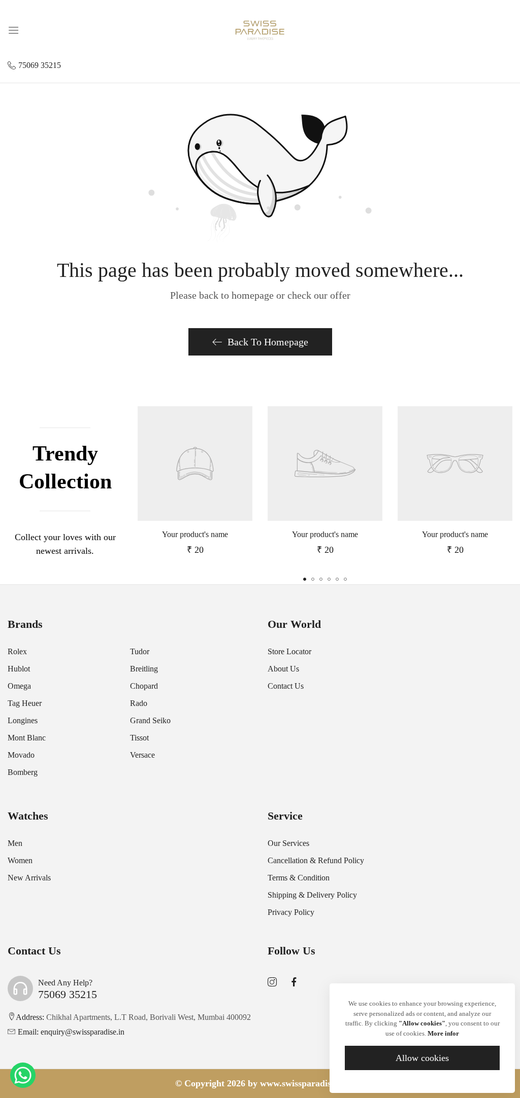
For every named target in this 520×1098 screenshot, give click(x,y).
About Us (283, 668)
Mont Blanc (27, 737)
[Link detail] (272, 982)
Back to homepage (268, 341)
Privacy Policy (291, 912)
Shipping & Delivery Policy (312, 895)
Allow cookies (422, 1058)
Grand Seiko (150, 720)
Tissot (139, 737)
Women (20, 860)
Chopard (144, 686)
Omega (19, 686)
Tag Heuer (25, 703)
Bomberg (23, 772)
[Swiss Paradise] (260, 29)
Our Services (288, 843)
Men (15, 843)
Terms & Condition (299, 877)
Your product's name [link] (195, 534)
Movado (21, 755)
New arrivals (29, 877)
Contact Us (286, 686)
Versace (142, 755)
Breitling (144, 668)
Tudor (139, 651)
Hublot (19, 668)
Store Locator (289, 651)
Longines (23, 720)
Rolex (17, 651)
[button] (304, 579)
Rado (138, 703)
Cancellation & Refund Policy (316, 860)
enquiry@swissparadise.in (71, 1032)
